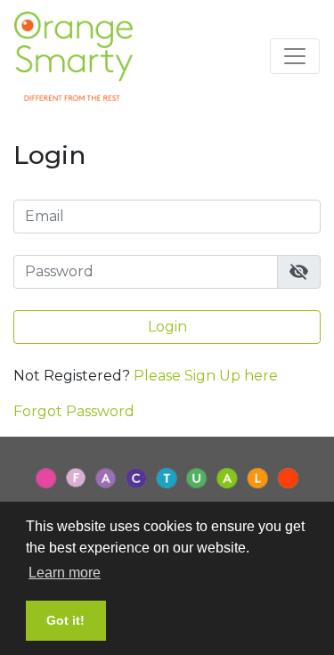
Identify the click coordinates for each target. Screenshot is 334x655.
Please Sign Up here (206, 375)
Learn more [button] (65, 572)
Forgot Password (73, 411)
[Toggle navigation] (295, 56)
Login (167, 326)
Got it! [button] (65, 620)
